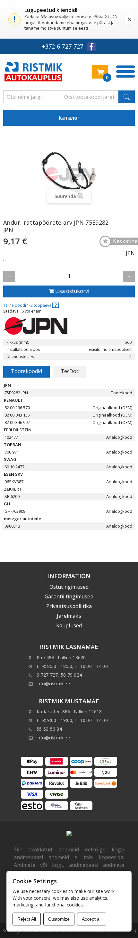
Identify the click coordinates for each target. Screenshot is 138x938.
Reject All (26, 919)
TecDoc (70, 371)
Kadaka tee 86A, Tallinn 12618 (69, 711)
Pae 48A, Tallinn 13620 (61, 657)
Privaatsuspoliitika (69, 606)
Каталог (69, 117)
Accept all (91, 919)
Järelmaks (69, 615)
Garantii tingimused (69, 596)
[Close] (129, 19)
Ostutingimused (69, 586)
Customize (59, 919)
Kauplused (69, 625)
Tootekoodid (26, 371)
